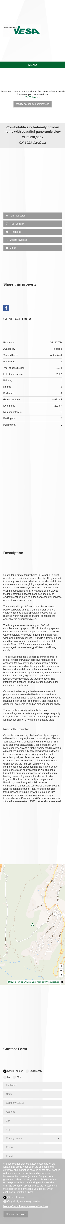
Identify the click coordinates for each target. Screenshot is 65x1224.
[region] (32, 924)
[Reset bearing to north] (61, 975)
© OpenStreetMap (51, 982)
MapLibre (12, 982)
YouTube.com (32, 97)
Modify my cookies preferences (32, 104)
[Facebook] (6, 308)
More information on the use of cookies (25, 1206)
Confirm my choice (16, 1214)
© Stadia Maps (24, 982)
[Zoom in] (61, 966)
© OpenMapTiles (37, 982)
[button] (3, 95)
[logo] (22, 30)
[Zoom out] (61, 970)
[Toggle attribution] (61, 982)
